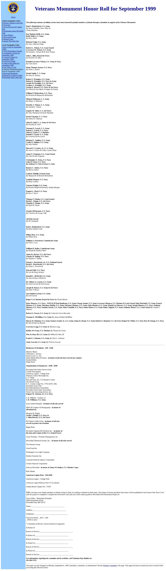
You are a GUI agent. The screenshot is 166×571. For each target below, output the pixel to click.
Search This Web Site (11, 41)
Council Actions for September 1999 (9, 58)
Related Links (8, 39)
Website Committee (110, 565)
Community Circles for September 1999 (11, 54)
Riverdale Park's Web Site (12, 77)
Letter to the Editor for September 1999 (10, 64)
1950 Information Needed (12, 51)
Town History (8, 35)
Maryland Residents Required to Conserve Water (12, 74)
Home (13, 17)
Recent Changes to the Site (13, 23)
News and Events (9, 37)
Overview (7, 25)
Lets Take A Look (9, 67)
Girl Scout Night (9, 61)
